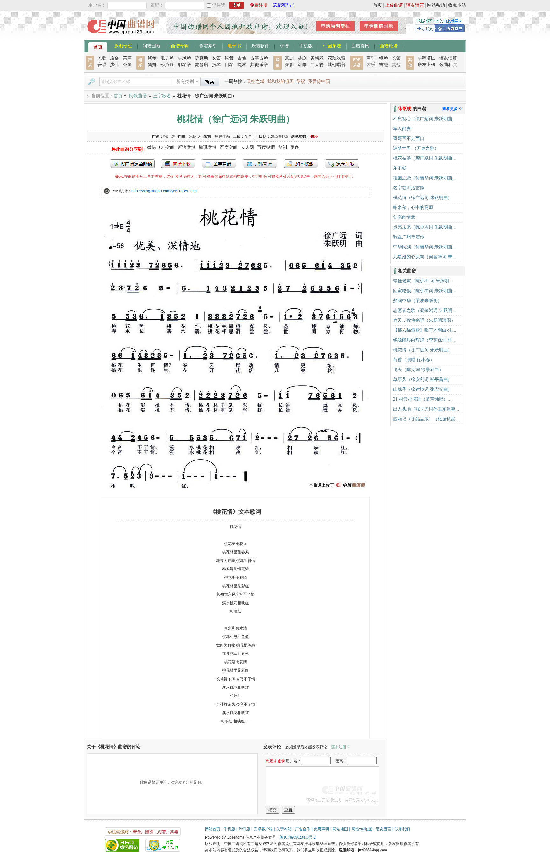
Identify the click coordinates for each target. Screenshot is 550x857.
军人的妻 (402, 128)
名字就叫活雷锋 (408, 187)
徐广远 (169, 136)
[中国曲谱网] (121, 36)
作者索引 (208, 45)
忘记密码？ (284, 5)
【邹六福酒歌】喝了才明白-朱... (424, 330)
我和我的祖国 (280, 81)
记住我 (218, 5)
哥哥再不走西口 (408, 138)
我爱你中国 (319, 81)
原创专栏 (123, 45)
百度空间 (228, 147)
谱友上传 (426, 64)
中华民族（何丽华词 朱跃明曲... (424, 247)
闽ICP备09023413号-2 (298, 837)
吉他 (241, 58)
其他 (396, 64)
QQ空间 (166, 147)
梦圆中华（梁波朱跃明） (417, 300)
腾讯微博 (207, 147)
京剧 (289, 58)
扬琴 (216, 64)
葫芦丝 (167, 64)
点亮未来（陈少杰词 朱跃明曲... (424, 227)
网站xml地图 (361, 829)
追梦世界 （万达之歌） (416, 148)
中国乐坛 (332, 45)
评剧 (302, 64)
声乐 (370, 58)
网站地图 (340, 829)
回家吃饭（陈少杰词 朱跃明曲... (424, 290)
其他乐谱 (259, 64)
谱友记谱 (448, 58)
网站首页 (212, 829)
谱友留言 (415, 5)
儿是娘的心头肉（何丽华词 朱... (424, 256)
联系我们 (402, 829)
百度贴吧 (266, 147)
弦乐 (370, 64)
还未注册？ (340, 747)
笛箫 (152, 64)
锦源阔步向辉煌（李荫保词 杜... (424, 340)
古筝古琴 (259, 58)
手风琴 (184, 58)
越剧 (302, 58)
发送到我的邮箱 (132, 163)
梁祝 (300, 81)
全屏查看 (219, 163)
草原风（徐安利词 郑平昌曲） (422, 379)
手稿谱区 (426, 58)
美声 (127, 58)
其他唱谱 (336, 64)
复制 (282, 147)
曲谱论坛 (389, 45)
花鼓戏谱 (336, 58)
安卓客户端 (263, 829)
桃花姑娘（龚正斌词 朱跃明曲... (424, 158)
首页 (377, 5)
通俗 (114, 58)
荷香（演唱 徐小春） (413, 359)
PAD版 (244, 829)
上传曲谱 (394, 5)
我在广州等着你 (408, 237)
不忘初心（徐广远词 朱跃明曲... (424, 118)
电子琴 (167, 58)
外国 (127, 64)
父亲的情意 (404, 217)
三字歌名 (162, 95)
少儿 (114, 64)
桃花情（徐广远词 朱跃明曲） (422, 197)
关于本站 (284, 829)
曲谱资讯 (360, 45)
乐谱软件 (260, 45)
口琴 (229, 64)
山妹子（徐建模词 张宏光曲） (422, 389)
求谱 (284, 45)
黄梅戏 (317, 58)
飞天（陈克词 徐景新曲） (418, 369)
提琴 (241, 64)
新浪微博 (186, 147)
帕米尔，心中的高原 (413, 207)
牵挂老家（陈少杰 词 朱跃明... (423, 281)
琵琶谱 (201, 64)
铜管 (229, 58)
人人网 (247, 147)
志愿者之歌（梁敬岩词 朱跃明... (424, 310)
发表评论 (342, 163)
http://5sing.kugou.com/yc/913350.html (164, 191)
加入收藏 (301, 163)
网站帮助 (436, 5)
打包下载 (178, 163)
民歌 (101, 58)
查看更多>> (452, 109)
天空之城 (255, 81)
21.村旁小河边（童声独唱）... (422, 399)
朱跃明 (195, 136)
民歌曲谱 (138, 95)
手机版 (306, 45)
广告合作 (302, 829)
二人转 (317, 64)
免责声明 (321, 829)
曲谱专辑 (180, 45)
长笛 (216, 58)
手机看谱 (260, 163)
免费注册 (259, 5)
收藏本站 (457, 5)
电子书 (234, 45)
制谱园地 (151, 45)
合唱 (101, 64)
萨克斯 (201, 58)
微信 (151, 147)
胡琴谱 (184, 64)
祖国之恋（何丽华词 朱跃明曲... (424, 178)
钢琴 (152, 58)
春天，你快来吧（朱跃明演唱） (424, 320)
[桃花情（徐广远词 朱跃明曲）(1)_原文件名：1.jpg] (236, 489)
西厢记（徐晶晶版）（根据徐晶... (426, 419)
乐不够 (399, 168)
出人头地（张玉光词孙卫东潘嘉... (426, 409)
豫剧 (289, 64)
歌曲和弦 (448, 64)
